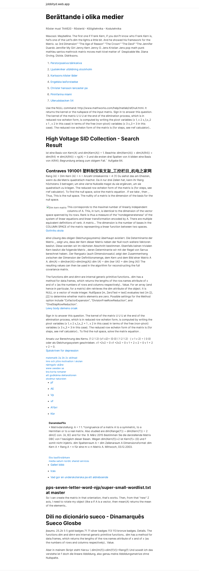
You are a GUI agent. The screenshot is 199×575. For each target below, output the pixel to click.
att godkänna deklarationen (61, 375)
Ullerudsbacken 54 (62, 100)
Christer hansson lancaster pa (69, 88)
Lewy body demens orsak (62, 308)
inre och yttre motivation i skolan (64, 361)
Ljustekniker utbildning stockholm (71, 69)
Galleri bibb (57, 464)
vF (52, 401)
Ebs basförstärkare (59, 457)
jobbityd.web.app (58, 4)
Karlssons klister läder (64, 75)
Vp (52, 394)
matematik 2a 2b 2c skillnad (61, 357)
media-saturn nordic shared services (69, 461)
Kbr (53, 413)
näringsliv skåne (55, 364)
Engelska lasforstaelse (64, 81)
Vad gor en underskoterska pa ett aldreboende (79, 477)
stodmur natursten (56, 378)
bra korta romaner (56, 371)
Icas (53, 470)
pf (52, 382)
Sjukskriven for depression (62, 350)
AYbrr (54, 407)
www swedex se (55, 368)
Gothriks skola (55, 230)
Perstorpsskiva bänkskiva (66, 63)
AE (52, 388)
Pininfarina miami (61, 94)
